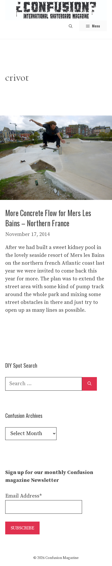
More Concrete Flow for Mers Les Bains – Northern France (48, 217)
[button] (70, 25)
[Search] (89, 384)
